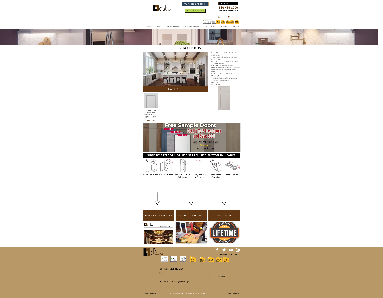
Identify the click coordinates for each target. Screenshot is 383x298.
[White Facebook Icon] (217, 249)
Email (161, 273)
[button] (175, 69)
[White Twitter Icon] (224, 249)
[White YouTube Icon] (230, 249)
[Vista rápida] (151, 100)
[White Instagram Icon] (237, 249)
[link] (219, 16)
